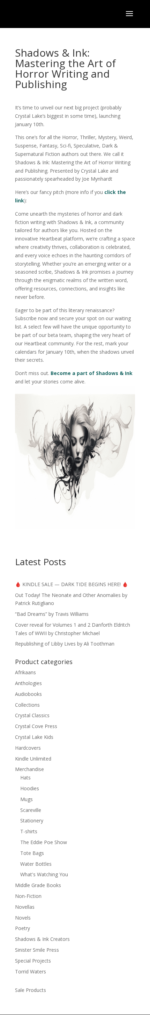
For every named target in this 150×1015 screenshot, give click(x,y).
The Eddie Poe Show (43, 842)
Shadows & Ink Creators (42, 939)
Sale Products (30, 990)
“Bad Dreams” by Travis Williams (52, 614)
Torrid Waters (30, 971)
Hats (25, 777)
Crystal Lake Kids (34, 737)
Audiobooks (28, 694)
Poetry (22, 928)
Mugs (26, 799)
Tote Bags (32, 853)
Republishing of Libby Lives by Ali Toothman (64, 643)
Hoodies (29, 788)
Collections (27, 704)
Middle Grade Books (38, 885)
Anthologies (28, 683)
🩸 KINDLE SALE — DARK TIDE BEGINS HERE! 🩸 (71, 584)
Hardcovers (28, 747)
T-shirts (28, 831)
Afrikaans (25, 672)
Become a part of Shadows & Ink (92, 373)
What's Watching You (44, 874)
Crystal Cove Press (36, 726)
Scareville (30, 810)
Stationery (31, 820)
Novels (23, 917)
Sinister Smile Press (37, 949)
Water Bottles (36, 864)
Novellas (25, 907)
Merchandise (29, 769)
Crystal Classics (32, 715)
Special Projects (33, 960)
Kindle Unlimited (33, 758)
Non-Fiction (28, 896)
